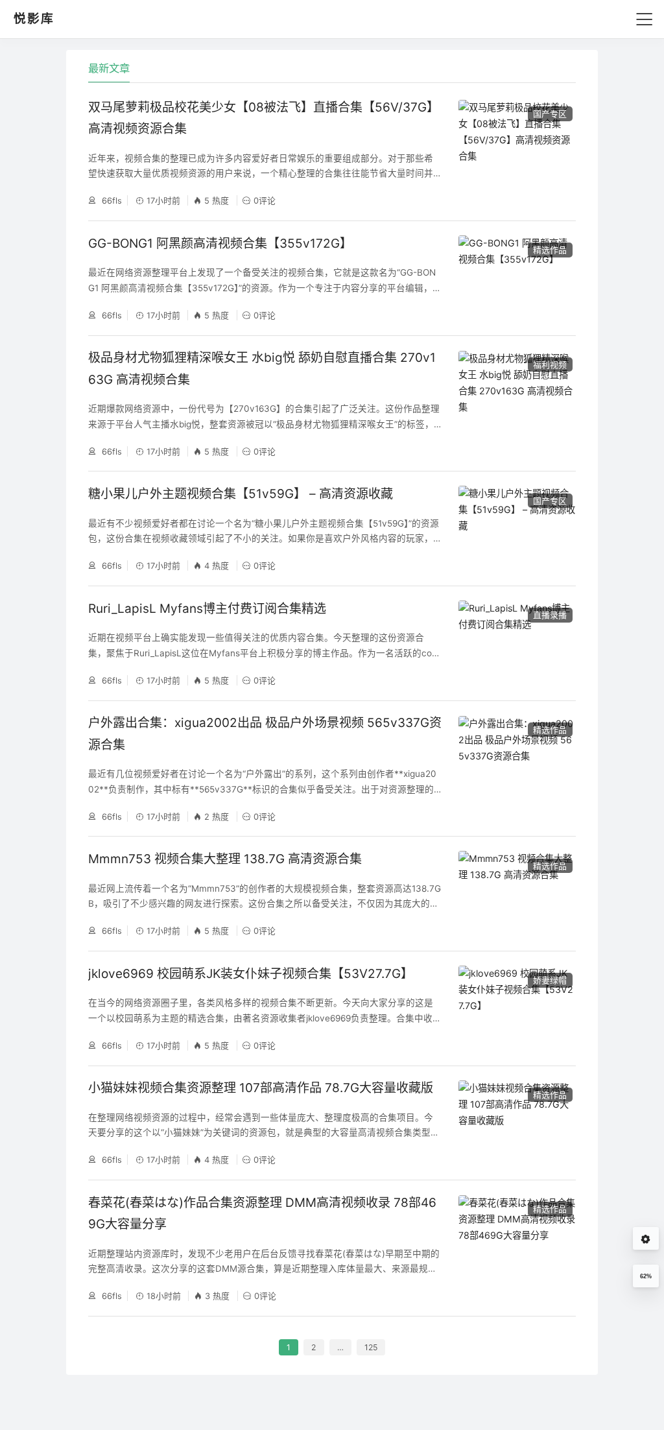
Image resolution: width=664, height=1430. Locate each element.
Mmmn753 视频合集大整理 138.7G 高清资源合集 (225, 859)
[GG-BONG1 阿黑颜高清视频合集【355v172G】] (516, 277)
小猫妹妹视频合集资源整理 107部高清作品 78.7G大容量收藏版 (260, 1087)
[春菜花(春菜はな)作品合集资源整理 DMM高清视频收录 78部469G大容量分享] (516, 1248)
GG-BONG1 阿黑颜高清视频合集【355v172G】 (220, 243)
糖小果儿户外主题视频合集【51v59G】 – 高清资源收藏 (240, 493)
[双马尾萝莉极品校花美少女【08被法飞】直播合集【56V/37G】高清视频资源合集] (516, 153)
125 (370, 1347)
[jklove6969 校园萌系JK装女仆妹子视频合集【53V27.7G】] (516, 1008)
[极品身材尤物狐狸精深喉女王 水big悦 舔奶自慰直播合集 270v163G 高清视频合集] (516, 404)
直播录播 (550, 615)
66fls (110, 200)
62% (646, 1276)
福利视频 (550, 364)
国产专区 (550, 113)
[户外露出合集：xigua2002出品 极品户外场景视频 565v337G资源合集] (516, 769)
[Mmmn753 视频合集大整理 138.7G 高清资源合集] (516, 893)
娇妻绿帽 (550, 980)
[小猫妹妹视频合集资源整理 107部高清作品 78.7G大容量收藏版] (516, 1122)
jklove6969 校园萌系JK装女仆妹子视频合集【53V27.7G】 (250, 973)
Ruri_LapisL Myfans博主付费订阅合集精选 (207, 608)
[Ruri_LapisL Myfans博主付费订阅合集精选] (516, 643)
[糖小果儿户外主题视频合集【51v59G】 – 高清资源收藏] (516, 528)
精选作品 (550, 249)
